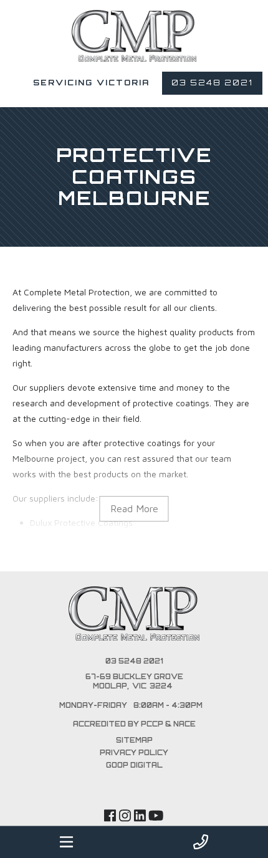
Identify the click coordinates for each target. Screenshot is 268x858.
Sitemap (134, 740)
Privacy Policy (134, 752)
